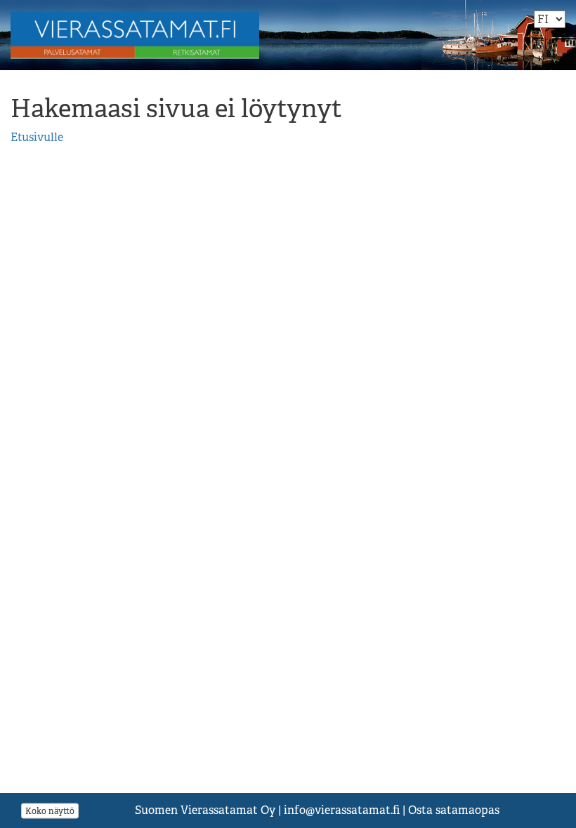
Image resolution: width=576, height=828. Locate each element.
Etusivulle (37, 137)
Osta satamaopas (453, 810)
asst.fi (342, 810)
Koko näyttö (49, 810)
